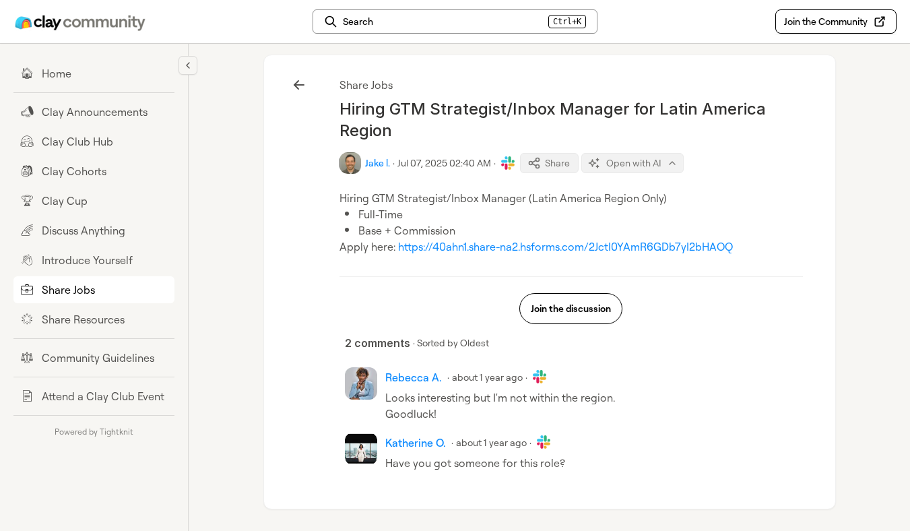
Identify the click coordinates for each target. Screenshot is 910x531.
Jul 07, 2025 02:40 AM (444, 162)
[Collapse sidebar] (187, 65)
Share (557, 162)
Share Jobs (366, 85)
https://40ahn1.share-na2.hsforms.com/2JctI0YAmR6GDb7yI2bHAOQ (565, 246)
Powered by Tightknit (94, 432)
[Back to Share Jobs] (299, 84)
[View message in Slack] (507, 163)
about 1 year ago (487, 377)
